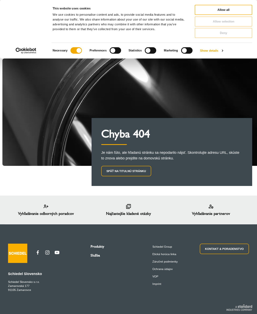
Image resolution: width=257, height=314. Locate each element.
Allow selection (223, 21)
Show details (209, 50)
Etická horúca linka (164, 254)
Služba (95, 255)
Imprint (156, 283)
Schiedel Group (162, 246)
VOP (155, 276)
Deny (223, 33)
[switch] (115, 50)
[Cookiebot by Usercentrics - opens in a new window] (26, 51)
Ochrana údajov (162, 269)
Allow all (223, 9)
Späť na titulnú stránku (126, 171)
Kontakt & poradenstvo (224, 248)
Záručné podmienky (165, 261)
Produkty (97, 246)
